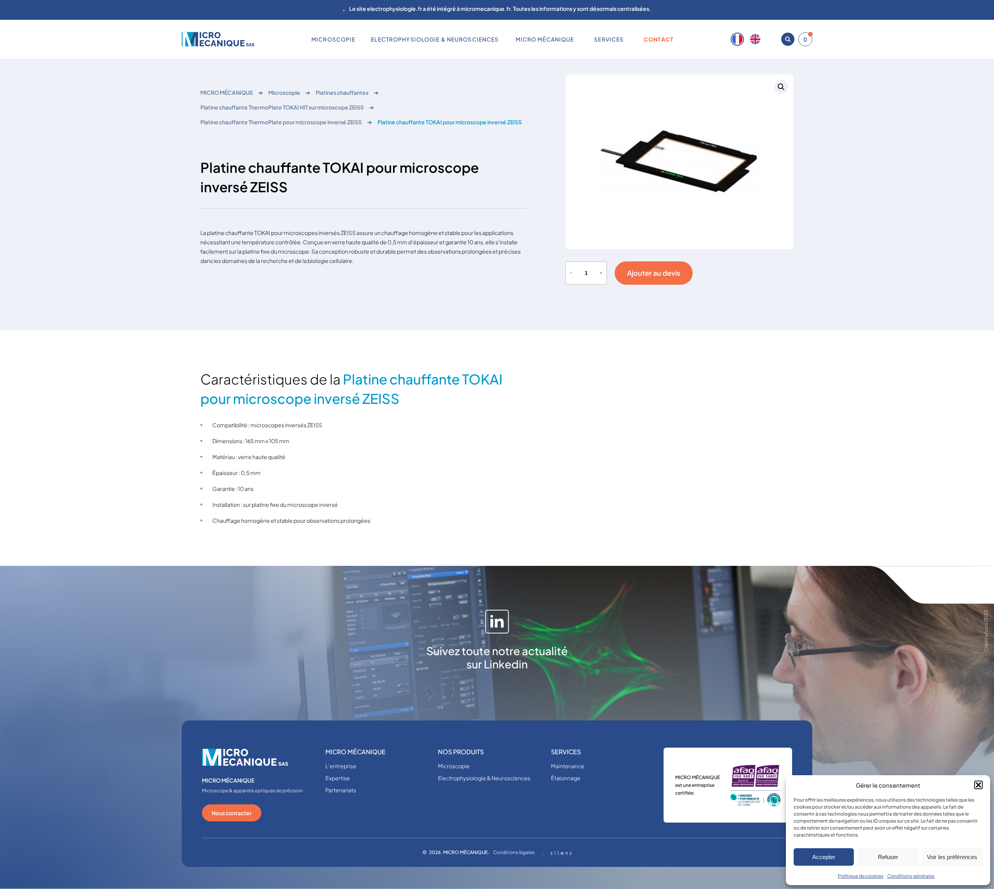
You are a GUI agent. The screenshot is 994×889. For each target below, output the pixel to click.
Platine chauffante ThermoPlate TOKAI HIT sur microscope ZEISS (282, 107)
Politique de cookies (860, 876)
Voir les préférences (952, 857)
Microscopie (284, 92)
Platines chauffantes (342, 92)
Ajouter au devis (653, 272)
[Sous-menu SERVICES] (626, 39)
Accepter (823, 857)
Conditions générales (911, 876)
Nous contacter (232, 812)
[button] (978, 785)
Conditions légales (514, 852)
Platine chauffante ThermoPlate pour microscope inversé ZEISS (281, 121)
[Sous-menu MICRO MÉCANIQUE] (577, 39)
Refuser (888, 857)
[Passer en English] (755, 39)
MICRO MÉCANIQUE (226, 92)
